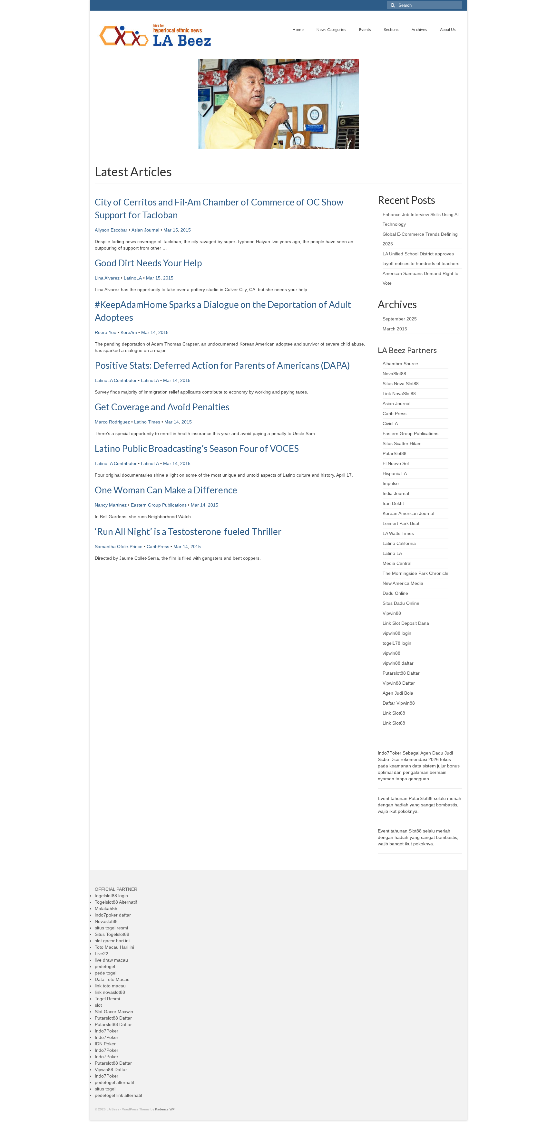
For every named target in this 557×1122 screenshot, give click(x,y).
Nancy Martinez (111, 505)
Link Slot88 (394, 713)
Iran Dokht (393, 503)
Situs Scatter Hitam (402, 443)
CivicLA (390, 423)
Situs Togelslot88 (112, 934)
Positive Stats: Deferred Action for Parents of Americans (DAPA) (222, 365)
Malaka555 (106, 908)
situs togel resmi (111, 927)
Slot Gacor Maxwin (114, 1011)
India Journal (396, 493)
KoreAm (129, 332)
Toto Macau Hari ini (114, 947)
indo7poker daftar (113, 915)
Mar (167, 230)
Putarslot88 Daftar (401, 673)
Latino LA (392, 553)
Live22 (101, 953)
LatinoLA (133, 277)
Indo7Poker (106, 1030)
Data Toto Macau (112, 979)
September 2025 (400, 318)
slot (98, 1005)
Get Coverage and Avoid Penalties (162, 406)
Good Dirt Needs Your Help (148, 262)
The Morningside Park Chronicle (415, 573)
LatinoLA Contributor (116, 380)
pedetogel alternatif (114, 1082)
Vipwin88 (392, 613)
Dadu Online (395, 593)
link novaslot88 (110, 992)
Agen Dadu (431, 753)
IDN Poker (105, 1043)
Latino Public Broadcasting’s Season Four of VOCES (197, 448)
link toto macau (110, 985)
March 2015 (395, 328)
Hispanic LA (395, 473)
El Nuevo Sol (396, 463)
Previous (89, 104)
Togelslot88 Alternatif (116, 902)
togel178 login (397, 643)
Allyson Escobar (111, 230)
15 (175, 230)
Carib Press (394, 413)
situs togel (105, 1088)
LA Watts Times (398, 533)
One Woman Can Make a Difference (166, 489)
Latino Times (147, 421)
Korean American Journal (408, 513)
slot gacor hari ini (112, 940)
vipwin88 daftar (398, 663)
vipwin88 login (397, 633)
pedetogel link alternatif (118, 1095)
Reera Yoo (105, 332)
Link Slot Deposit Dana (406, 623)
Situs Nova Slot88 (401, 383)
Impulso (391, 483)
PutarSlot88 (394, 453)
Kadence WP (165, 1109)
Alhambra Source (400, 363)
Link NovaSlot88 (399, 393)
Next (468, 104)
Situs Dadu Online (401, 603)
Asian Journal (145, 230)
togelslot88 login (111, 895)
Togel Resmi (107, 998)
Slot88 (415, 830)
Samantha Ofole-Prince (118, 546)
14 (153, 332)
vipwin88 (391, 653)
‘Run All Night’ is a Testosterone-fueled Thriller (188, 531)
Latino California (399, 543)
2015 (186, 230)
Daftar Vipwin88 (399, 703)
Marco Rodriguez (112, 421)
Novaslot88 (106, 921)
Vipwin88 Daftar (399, 683)
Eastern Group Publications (159, 505)
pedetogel (105, 966)
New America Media (403, 583)
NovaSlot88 (394, 373)
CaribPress (158, 546)
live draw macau (111, 960)
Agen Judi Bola (398, 693)
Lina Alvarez (107, 277)
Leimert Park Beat (401, 523)
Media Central (397, 563)
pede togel (105, 972)
